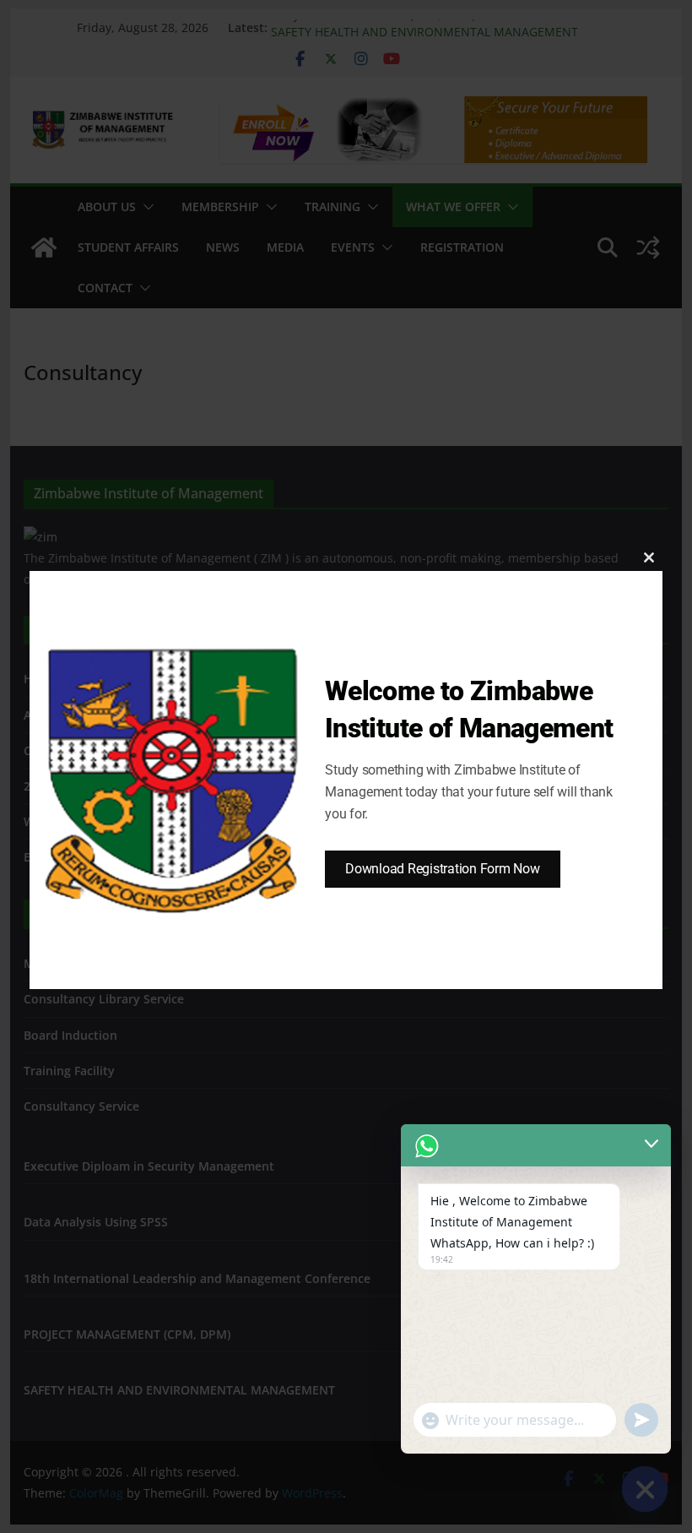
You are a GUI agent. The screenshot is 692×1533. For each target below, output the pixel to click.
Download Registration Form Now (442, 869)
